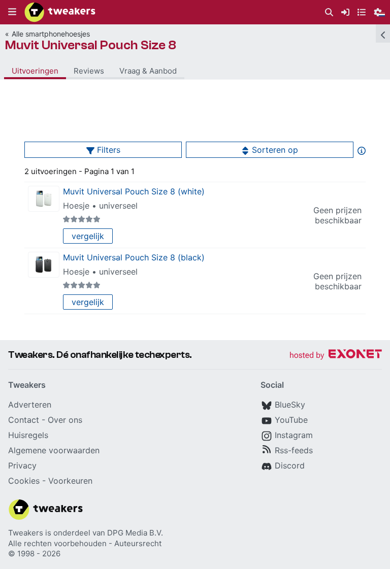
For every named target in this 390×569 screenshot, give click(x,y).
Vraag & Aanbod (148, 71)
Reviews (89, 71)
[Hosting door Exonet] (335, 355)
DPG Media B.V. (135, 533)
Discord (290, 465)
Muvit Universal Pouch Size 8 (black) (134, 257)
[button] (12, 12)
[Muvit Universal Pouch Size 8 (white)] (43, 198)
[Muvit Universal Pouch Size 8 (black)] (43, 264)
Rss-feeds (294, 450)
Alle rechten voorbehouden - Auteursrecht (84, 543)
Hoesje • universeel (100, 205)
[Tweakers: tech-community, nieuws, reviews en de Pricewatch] (60, 12)
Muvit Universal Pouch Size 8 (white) (134, 191)
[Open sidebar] (383, 33)
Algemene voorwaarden (54, 450)
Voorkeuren (70, 481)
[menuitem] (329, 12)
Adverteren (29, 404)
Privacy (22, 465)
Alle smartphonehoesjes (51, 33)
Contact (23, 420)
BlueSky (290, 404)
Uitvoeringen (35, 71)
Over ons (65, 420)
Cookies (24, 481)
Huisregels (28, 435)
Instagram (294, 435)
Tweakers (25, 533)
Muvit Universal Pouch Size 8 (90, 45)
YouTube (291, 420)
